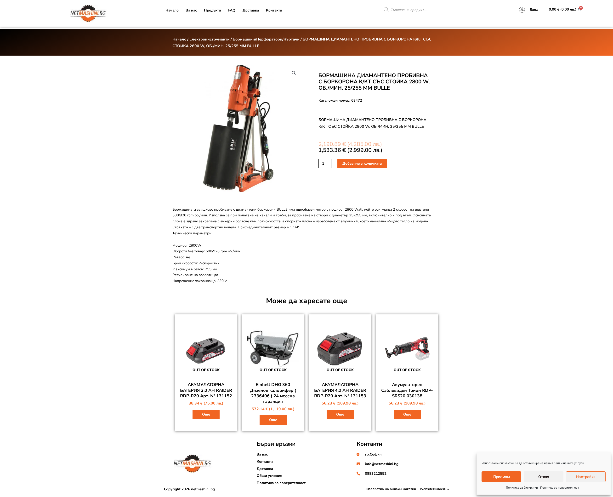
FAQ (231, 10)
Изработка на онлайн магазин (391, 489)
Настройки (586, 476)
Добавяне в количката (362, 163)
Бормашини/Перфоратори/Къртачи (266, 39)
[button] (293, 73)
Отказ (543, 476)
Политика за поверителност (559, 487)
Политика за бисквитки (522, 487)
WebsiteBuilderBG (434, 489)
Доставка (251, 10)
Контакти (274, 10)
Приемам (501, 476)
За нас (191, 10)
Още (206, 414)
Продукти (212, 10)
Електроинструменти (209, 39)
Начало (172, 10)
